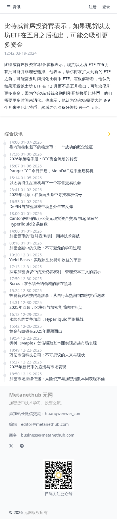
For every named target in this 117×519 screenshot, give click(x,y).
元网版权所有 (36, 512)
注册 (93, 6)
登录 (106, 6)
